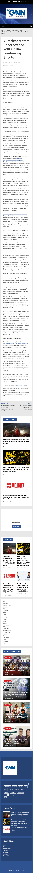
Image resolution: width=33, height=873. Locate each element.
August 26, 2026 (8, 446)
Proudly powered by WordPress (14, 869)
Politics (5, 627)
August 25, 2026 (8, 474)
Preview (5, 634)
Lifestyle (5, 618)
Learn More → (16, 526)
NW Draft (5, 623)
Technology (6, 637)
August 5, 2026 (9, 745)
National (5, 619)
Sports (4, 636)
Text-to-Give (6, 214)
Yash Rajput (7, 62)
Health (4, 616)
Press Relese (6, 632)
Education (5, 607)
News (4, 621)
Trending (5, 641)
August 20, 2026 (9, 674)
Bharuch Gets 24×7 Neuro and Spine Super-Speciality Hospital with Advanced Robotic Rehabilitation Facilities (16, 670)
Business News (12, 64)
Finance (5, 612)
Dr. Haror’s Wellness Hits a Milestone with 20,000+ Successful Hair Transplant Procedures (16, 741)
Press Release (20, 64)
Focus (4, 614)
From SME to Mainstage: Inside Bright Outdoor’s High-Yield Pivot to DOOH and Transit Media (16, 497)
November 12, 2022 (17, 62)
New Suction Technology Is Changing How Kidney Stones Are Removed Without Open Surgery (16, 694)
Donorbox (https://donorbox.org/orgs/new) (17, 343)
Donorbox (5, 65)
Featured (5, 610)
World (4, 643)
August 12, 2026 (9, 721)
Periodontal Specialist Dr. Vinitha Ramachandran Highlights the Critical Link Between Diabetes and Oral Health (16, 717)
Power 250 (6, 628)
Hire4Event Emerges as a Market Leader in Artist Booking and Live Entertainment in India (16, 441)
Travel (4, 639)
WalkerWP (20, 870)
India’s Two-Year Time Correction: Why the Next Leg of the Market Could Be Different (23, 587)
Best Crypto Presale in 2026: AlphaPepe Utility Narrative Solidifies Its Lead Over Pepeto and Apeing (16, 469)
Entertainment (6, 609)
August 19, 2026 (9, 698)
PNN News (6, 625)
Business (6, 64)
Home (5, 845)
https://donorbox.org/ (20, 385)
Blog (4, 601)
